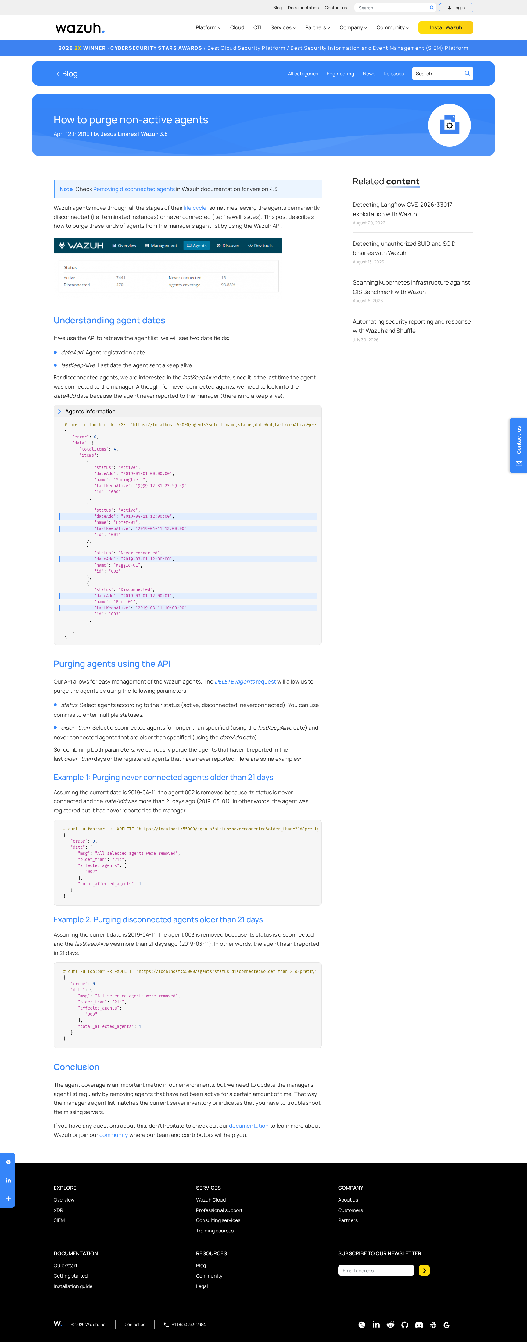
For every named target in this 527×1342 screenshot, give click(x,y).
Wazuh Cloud (211, 1199)
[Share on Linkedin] (8, 1180)
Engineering (340, 73)
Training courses (215, 1230)
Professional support (219, 1210)
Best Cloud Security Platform (246, 48)
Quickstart (65, 1265)
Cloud (237, 27)
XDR (58, 1210)
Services (281, 27)
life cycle (195, 207)
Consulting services (218, 1220)
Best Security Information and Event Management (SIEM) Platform (379, 48)
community (113, 1134)
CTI (257, 27)
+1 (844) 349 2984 (188, 1324)
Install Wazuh (446, 27)
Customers (350, 1210)
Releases (394, 73)
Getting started (71, 1275)
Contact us (336, 7)
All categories (303, 73)
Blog (277, 7)
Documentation (303, 7)
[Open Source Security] (62, 1324)
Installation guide (73, 1286)
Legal (202, 1286)
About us (348, 1199)
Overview (64, 1199)
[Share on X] (8, 1162)
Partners (316, 27)
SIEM (59, 1220)
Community (391, 27)
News (369, 73)
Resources (211, 1253)
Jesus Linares (119, 133)
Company (352, 27)
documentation (249, 1125)
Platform (206, 27)
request (245, 681)
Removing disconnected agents (134, 189)
